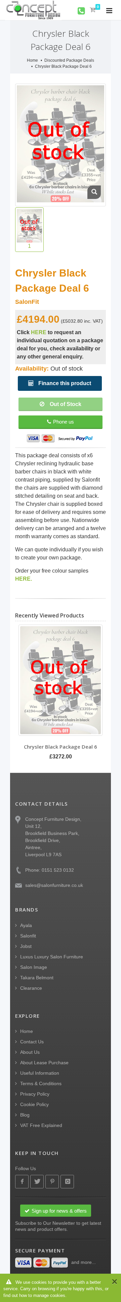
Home (32, 60)
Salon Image (33, 967)
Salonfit (28, 935)
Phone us (63, 422)
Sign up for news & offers (59, 1211)
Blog (25, 1115)
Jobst (26, 946)
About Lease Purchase (44, 1062)
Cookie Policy (34, 1104)
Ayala (26, 925)
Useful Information (39, 1073)
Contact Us (32, 1041)
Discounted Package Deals (69, 60)
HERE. (23, 579)
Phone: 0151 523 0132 (49, 870)
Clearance (31, 988)
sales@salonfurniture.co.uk (54, 885)
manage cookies (49, 1295)
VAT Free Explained (41, 1125)
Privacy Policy (34, 1094)
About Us (30, 1052)
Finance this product (64, 383)
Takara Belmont (36, 977)
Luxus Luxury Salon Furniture (51, 956)
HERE (38, 332)
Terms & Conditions (41, 1083)
